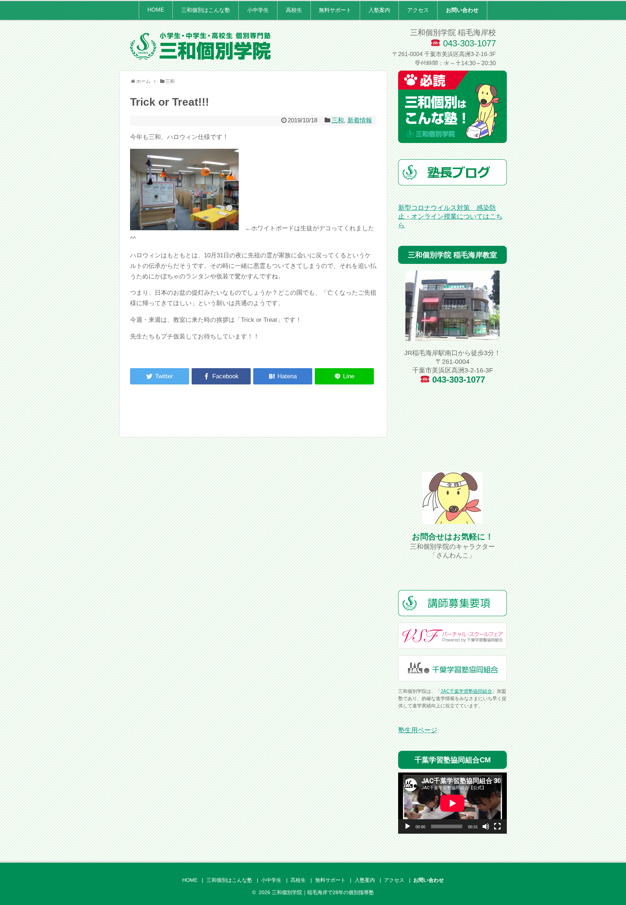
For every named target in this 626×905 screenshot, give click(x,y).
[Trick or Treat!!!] (282, 376)
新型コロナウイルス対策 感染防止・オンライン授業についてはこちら (450, 216)
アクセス (418, 10)
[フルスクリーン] (497, 826)
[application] (452, 803)
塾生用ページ (417, 730)
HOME (155, 10)
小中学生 (258, 10)
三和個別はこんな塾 (205, 10)
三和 (337, 120)
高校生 (294, 10)
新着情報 (359, 120)
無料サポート (335, 10)
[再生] (407, 826)
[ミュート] (485, 826)
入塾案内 (379, 10)
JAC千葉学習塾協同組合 (466, 691)
